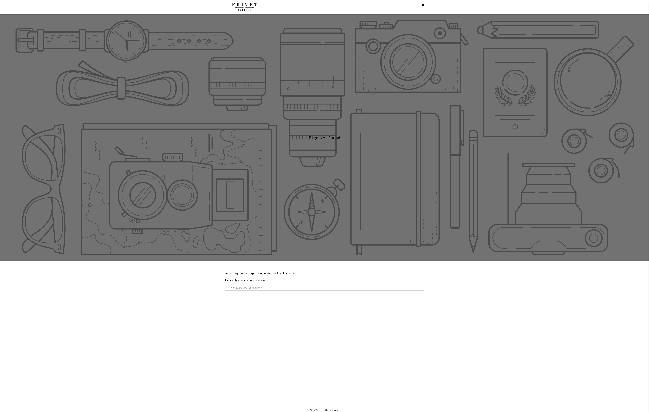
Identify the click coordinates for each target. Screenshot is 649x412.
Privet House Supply (328, 410)
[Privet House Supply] (242, 7)
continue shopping (255, 279)
